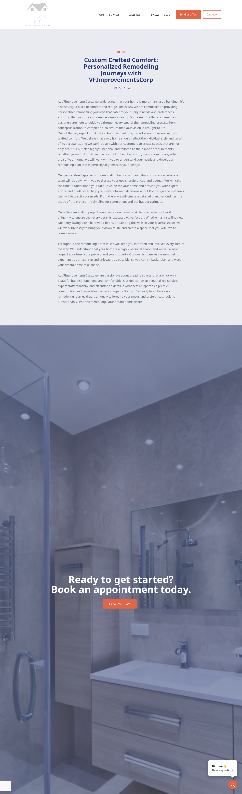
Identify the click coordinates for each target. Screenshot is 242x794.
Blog (167, 14)
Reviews (154, 14)
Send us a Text (188, 14)
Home (101, 14)
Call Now (212, 14)
